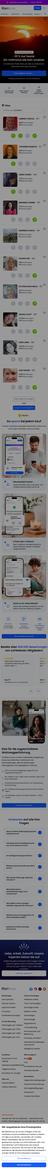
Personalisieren (24, 1158)
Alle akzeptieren (24, 1165)
